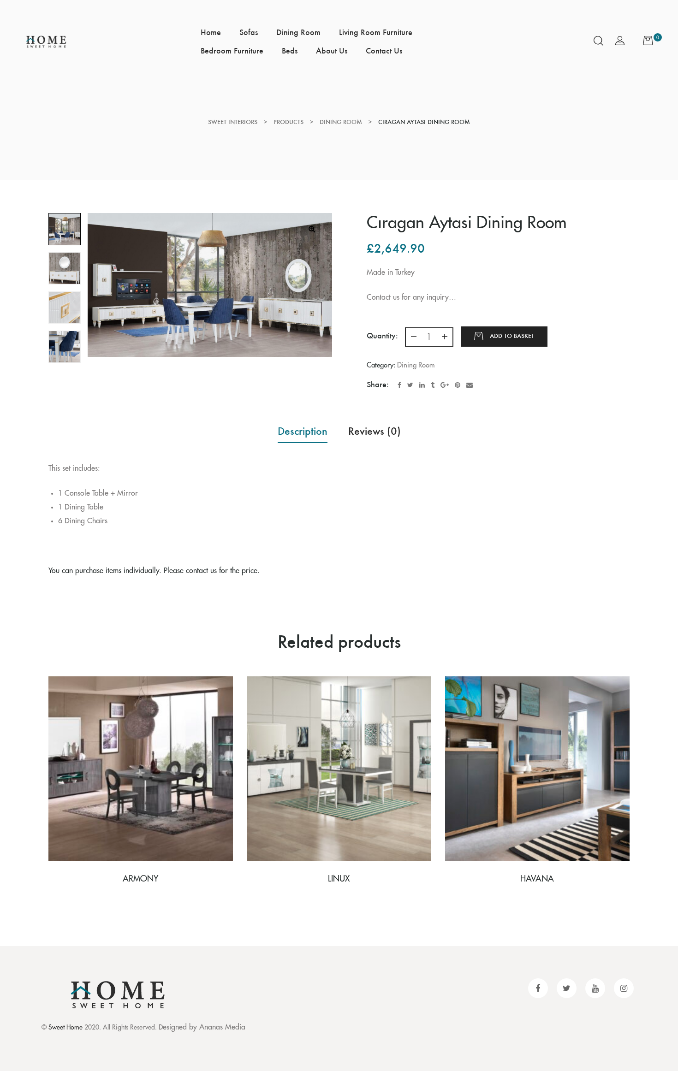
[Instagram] (624, 988)
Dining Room (416, 365)
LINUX (339, 879)
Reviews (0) (374, 431)
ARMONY (140, 879)
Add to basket (512, 336)
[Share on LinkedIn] (422, 385)
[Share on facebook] (399, 385)
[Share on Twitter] (410, 385)
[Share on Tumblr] (432, 385)
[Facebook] (538, 988)
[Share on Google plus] (444, 385)
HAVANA (537, 879)
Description (302, 431)
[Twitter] (567, 988)
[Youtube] (595, 988)
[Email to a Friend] (469, 385)
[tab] (302, 431)
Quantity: (382, 336)
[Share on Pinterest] (457, 385)
